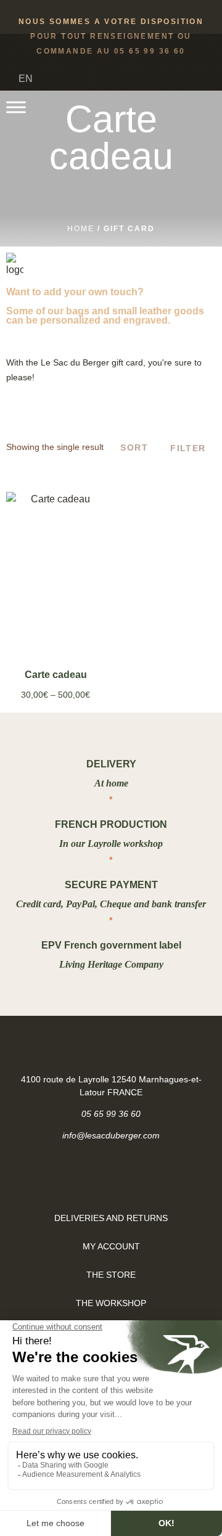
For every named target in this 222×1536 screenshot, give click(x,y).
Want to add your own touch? (75, 292)
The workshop (111, 1303)
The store (111, 1275)
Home (80, 228)
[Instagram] (127, 1177)
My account (111, 1246)
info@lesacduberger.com (111, 1135)
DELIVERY (111, 764)
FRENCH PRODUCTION (111, 824)
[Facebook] (95, 1177)
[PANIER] (172, 106)
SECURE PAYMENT (111, 885)
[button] (195, 107)
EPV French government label (111, 945)
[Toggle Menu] (16, 107)
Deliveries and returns (111, 1218)
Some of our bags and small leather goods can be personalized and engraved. (105, 315)
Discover (55, 615)
